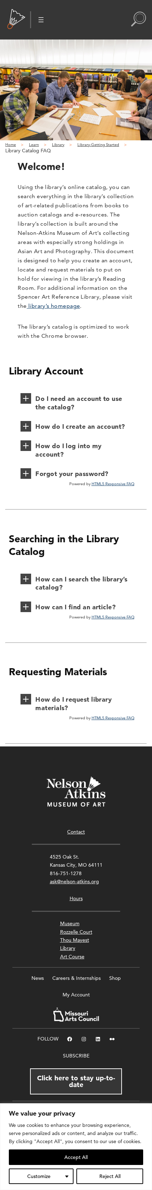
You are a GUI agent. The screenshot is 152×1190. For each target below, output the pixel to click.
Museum (70, 923)
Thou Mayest (74, 940)
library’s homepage (53, 306)
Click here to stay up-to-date (76, 1081)
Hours (76, 898)
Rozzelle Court (76, 932)
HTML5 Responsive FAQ (113, 483)
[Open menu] (41, 20)
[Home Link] (16, 19)
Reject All (110, 1176)
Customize (39, 1176)
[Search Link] (138, 19)
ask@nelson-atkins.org (74, 881)
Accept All (76, 1157)
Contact (76, 832)
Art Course (72, 956)
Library (67, 948)
